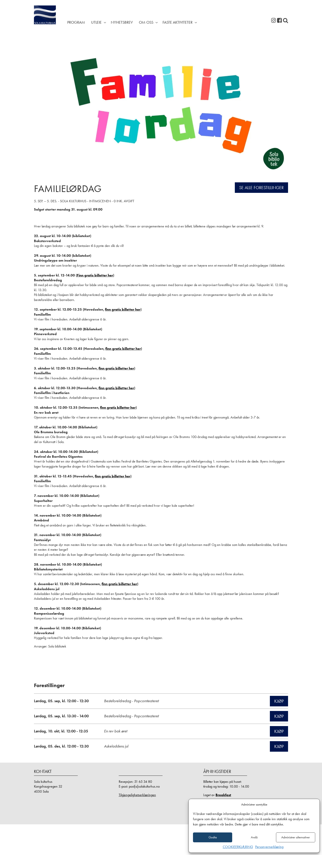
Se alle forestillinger (261, 187)
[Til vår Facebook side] (279, 20)
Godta (213, 837)
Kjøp (279, 701)
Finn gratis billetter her (95, 275)
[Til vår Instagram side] (273, 20)
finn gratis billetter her (122, 309)
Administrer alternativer (295, 837)
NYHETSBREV (122, 22)
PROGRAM (76, 22)
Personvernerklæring (269, 847)
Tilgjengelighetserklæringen (137, 795)
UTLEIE (96, 22)
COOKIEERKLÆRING (238, 847)
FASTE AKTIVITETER (178, 22)
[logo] (45, 22)
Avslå (254, 837)
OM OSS (146, 22)
